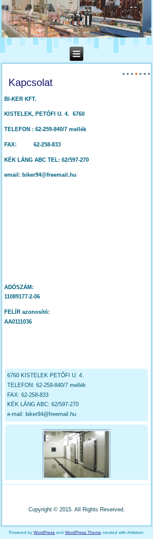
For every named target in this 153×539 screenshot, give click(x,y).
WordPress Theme (83, 532)
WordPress (44, 532)
